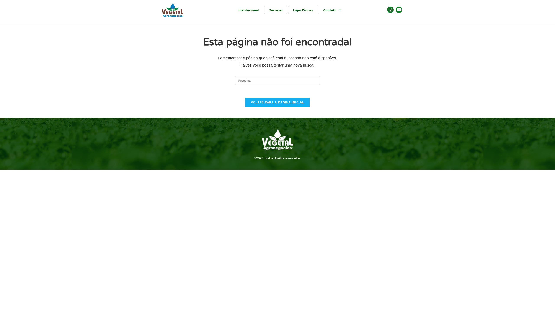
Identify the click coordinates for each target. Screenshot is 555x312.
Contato (330, 10)
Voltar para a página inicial (277, 102)
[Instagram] (390, 9)
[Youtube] (399, 9)
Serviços (276, 10)
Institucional (248, 10)
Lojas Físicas (303, 10)
